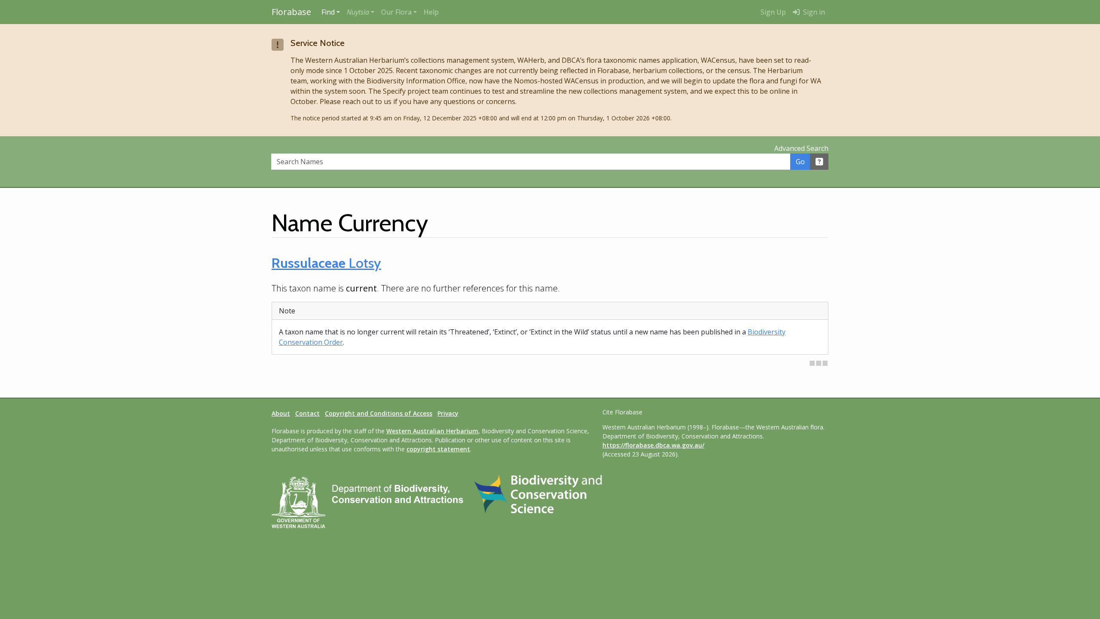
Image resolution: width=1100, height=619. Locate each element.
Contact (307, 413)
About (281, 413)
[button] (360, 12)
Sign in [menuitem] (813, 12)
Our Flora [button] (396, 12)
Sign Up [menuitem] (773, 12)
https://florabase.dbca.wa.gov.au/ (653, 445)
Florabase (291, 12)
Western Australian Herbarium (432, 431)
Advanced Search (801, 148)
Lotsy (326, 262)
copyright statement (438, 449)
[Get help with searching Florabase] (819, 161)
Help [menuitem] (431, 12)
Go (800, 161)
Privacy (447, 413)
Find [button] (328, 12)
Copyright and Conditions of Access (378, 413)
